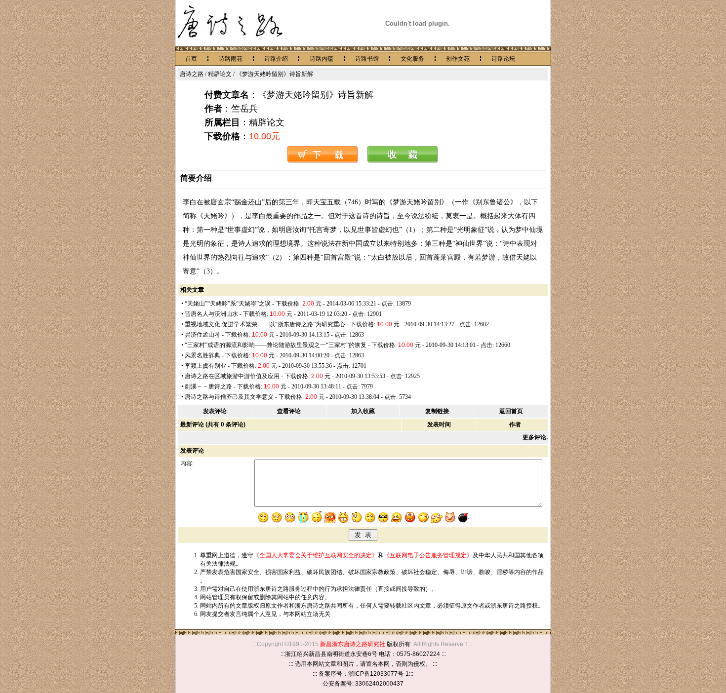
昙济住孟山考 (202, 334)
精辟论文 (220, 74)
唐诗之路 (191, 74)
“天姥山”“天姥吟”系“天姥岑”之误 (228, 303)
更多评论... (537, 437)
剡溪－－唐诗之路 (208, 386)
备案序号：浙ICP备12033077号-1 (364, 673)
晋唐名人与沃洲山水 (211, 313)
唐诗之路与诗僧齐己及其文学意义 (229, 396)
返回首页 (511, 411)
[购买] (323, 161)
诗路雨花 (230, 58)
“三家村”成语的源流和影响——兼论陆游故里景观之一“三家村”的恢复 (275, 345)
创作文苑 (458, 58)
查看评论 (289, 411)
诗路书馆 (367, 58)
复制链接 (437, 411)
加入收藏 (363, 411)
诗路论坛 (503, 58)
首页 (191, 58)
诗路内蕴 (321, 58)
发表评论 (215, 411)
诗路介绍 (276, 58)
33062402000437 (379, 683)
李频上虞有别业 (205, 365)
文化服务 (412, 58)
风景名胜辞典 (202, 355)
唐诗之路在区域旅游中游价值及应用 (232, 376)
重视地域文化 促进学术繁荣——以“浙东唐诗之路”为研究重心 (265, 324)
